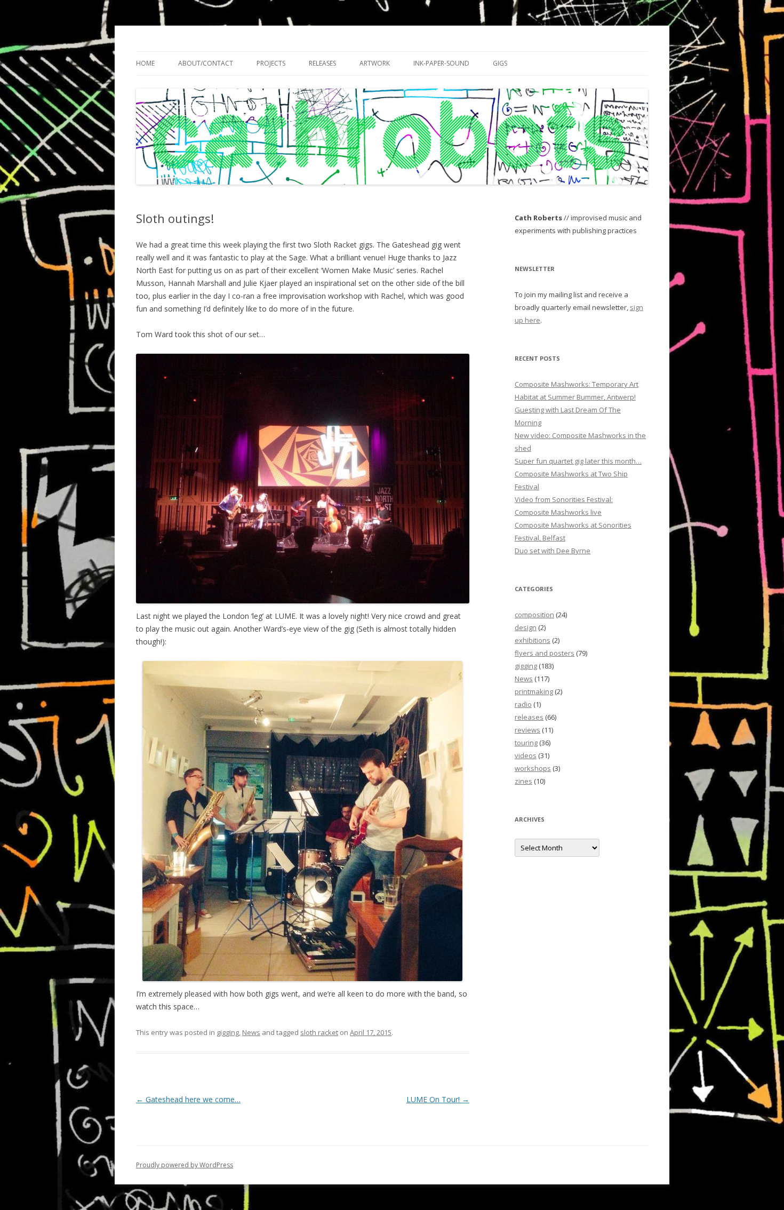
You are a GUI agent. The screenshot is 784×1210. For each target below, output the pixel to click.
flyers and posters (544, 653)
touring (526, 742)
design (526, 627)
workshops (533, 768)
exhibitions (532, 640)
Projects (271, 63)
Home (145, 63)
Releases (322, 63)
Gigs (500, 63)
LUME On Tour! (437, 1099)
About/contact (205, 63)
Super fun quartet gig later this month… (578, 461)
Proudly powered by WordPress (184, 1164)
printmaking (534, 691)
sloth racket (319, 1032)
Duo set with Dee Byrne (552, 550)
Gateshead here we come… (188, 1099)
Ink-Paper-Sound (441, 63)
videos (526, 755)
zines (523, 781)
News (251, 1032)
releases (529, 717)
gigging (228, 1032)
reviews (527, 730)
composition (534, 614)
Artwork (374, 63)
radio (523, 704)
